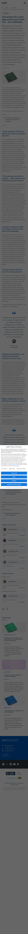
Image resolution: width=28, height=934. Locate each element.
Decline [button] (14, 480)
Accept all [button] (14, 473)
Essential (5, 468)
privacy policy (12, 464)
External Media (22, 468)
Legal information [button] (19, 487)
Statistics (13, 468)
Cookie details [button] (8, 487)
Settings (17, 465)
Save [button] (14, 477)
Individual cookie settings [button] (14, 484)
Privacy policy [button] (13, 487)
